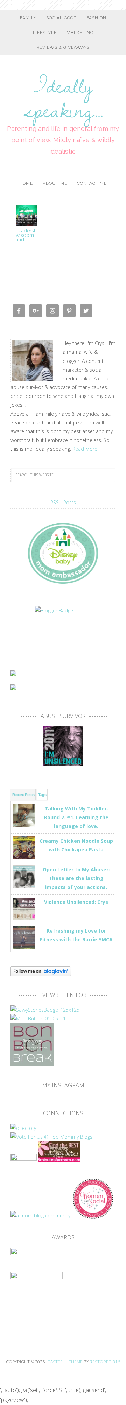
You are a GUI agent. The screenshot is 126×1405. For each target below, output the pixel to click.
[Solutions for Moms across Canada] (62, 634)
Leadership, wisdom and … (29, 235)
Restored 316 (105, 1362)
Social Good (61, 17)
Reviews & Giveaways (63, 47)
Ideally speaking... (63, 93)
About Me (55, 183)
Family (28, 17)
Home (26, 183)
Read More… (86, 448)
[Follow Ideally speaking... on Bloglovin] (40, 973)
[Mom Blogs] (59, 1158)
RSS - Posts (63, 502)
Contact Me (92, 183)
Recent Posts (23, 795)
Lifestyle (45, 32)
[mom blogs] (51, 1136)
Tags (42, 795)
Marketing (79, 32)
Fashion (96, 17)
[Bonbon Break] (32, 1063)
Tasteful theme (65, 1362)
